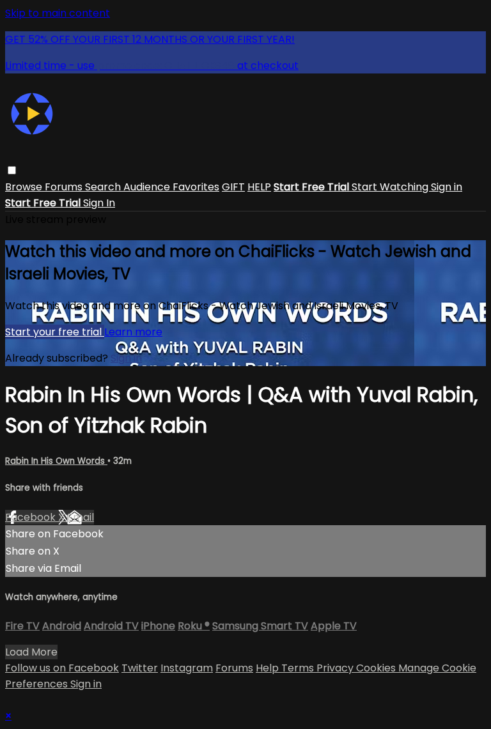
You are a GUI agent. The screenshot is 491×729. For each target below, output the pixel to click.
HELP (259, 187)
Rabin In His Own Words (56, 461)
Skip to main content (57, 13)
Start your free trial (54, 332)
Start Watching (391, 187)
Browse (25, 187)
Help (268, 668)
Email (80, 517)
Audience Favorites (171, 187)
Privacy (336, 668)
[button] (12, 170)
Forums (65, 187)
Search (104, 187)
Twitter (139, 668)
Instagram (186, 668)
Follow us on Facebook (62, 668)
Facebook (31, 517)
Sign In (99, 203)
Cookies (377, 668)
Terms (298, 668)
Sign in (446, 187)
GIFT (233, 187)
